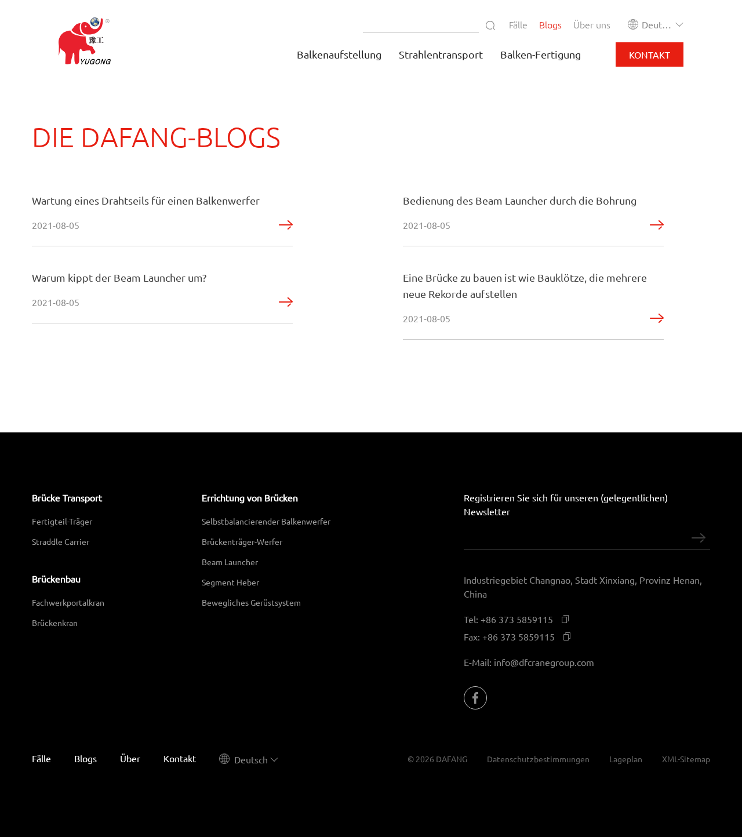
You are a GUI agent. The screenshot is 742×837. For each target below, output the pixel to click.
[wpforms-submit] (698, 537)
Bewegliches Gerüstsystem (251, 602)
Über (130, 758)
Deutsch (658, 24)
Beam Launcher (230, 561)
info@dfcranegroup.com (544, 662)
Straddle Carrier (60, 541)
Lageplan (625, 759)
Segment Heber (230, 582)
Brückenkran (55, 622)
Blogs (550, 24)
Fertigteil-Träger (62, 521)
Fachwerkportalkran (68, 602)
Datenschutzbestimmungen (538, 759)
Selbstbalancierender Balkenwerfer (266, 521)
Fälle (518, 24)
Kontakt (649, 54)
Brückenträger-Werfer (242, 541)
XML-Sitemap (686, 759)
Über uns (591, 24)
